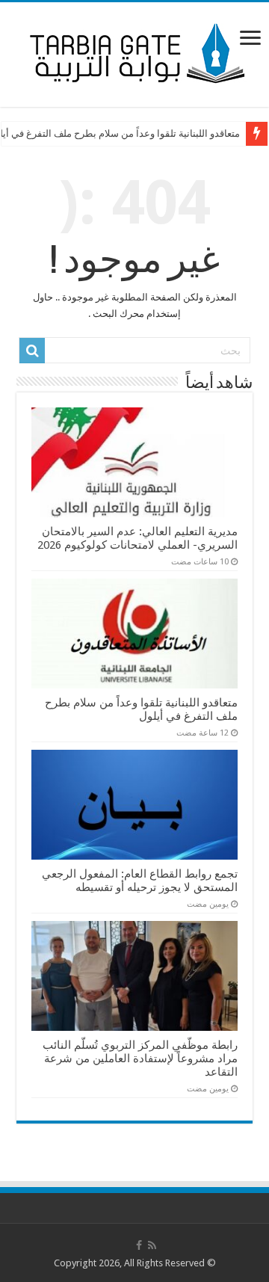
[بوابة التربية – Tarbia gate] (134, 52)
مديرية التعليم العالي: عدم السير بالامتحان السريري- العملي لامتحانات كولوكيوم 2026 (137, 538)
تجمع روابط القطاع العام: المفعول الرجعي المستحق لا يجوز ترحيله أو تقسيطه (140, 880)
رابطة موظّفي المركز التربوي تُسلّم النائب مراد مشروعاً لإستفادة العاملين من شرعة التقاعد (140, 1058)
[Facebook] (138, 1245)
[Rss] (152, 1245)
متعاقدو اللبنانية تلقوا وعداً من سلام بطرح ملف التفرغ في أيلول (141, 709)
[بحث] (32, 350)
